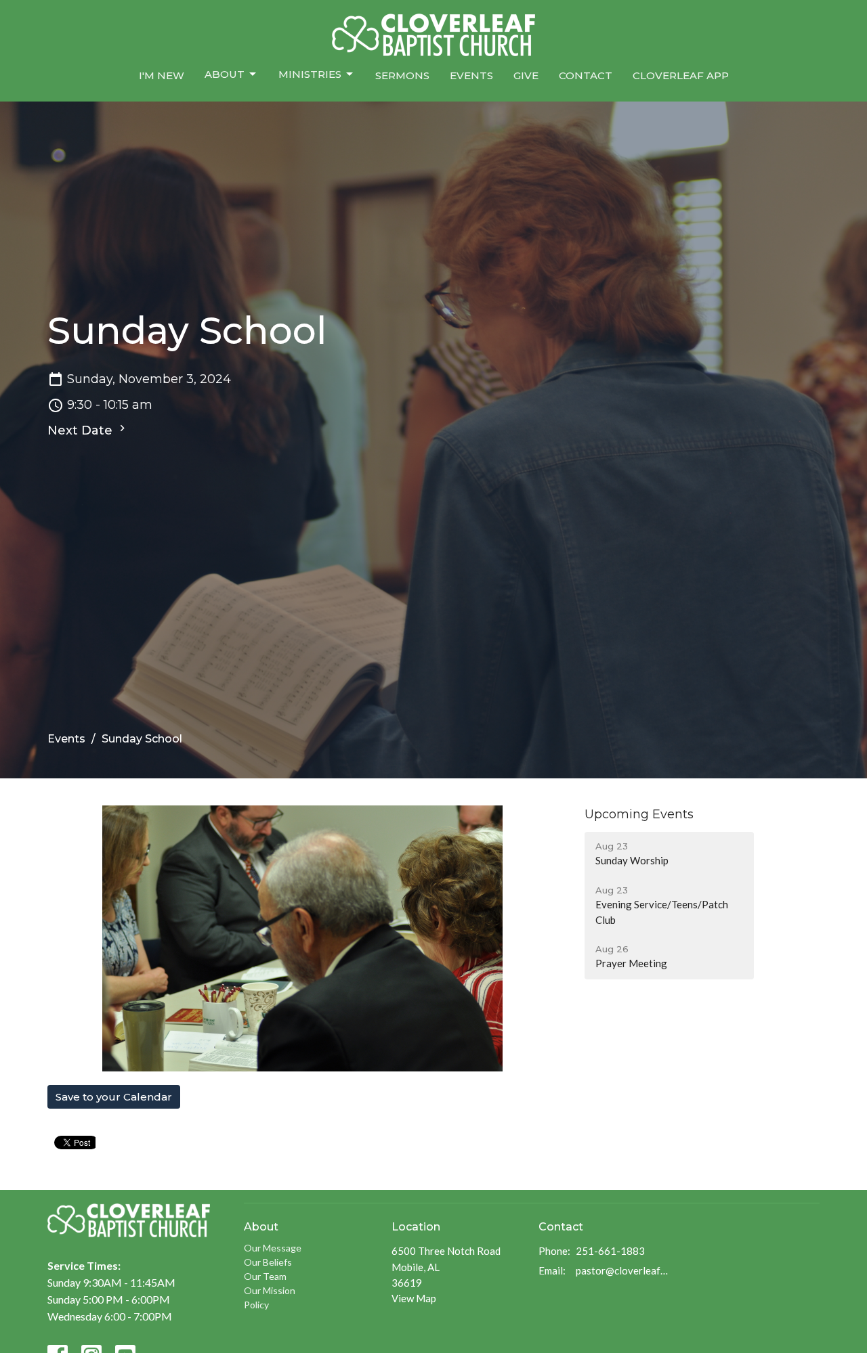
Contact (585, 75)
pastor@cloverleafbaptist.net (624, 1270)
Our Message (272, 1248)
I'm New (161, 75)
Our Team (265, 1276)
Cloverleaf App (681, 75)
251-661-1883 (610, 1251)
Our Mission (269, 1290)
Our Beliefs (268, 1262)
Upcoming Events (639, 814)
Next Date (81, 430)
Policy (256, 1304)
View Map (414, 1298)
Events (471, 75)
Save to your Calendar (114, 1096)
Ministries (309, 74)
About (225, 74)
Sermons (402, 75)
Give (525, 75)
